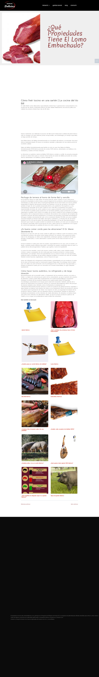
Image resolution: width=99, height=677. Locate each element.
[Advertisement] (49, 88)
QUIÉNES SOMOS (57, 5)
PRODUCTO (45, 5)
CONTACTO (74, 5)
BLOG (66, 5)
